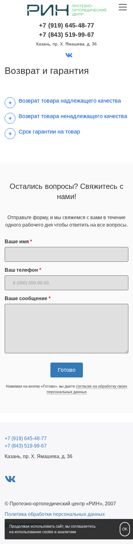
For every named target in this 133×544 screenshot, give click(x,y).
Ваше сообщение (26, 298)
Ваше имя (17, 241)
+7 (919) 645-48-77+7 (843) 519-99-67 (66, 30)
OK (124, 529)
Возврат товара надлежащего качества (70, 101)
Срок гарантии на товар (49, 132)
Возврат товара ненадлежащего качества (73, 116)
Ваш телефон (21, 270)
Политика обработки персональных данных (55, 514)
